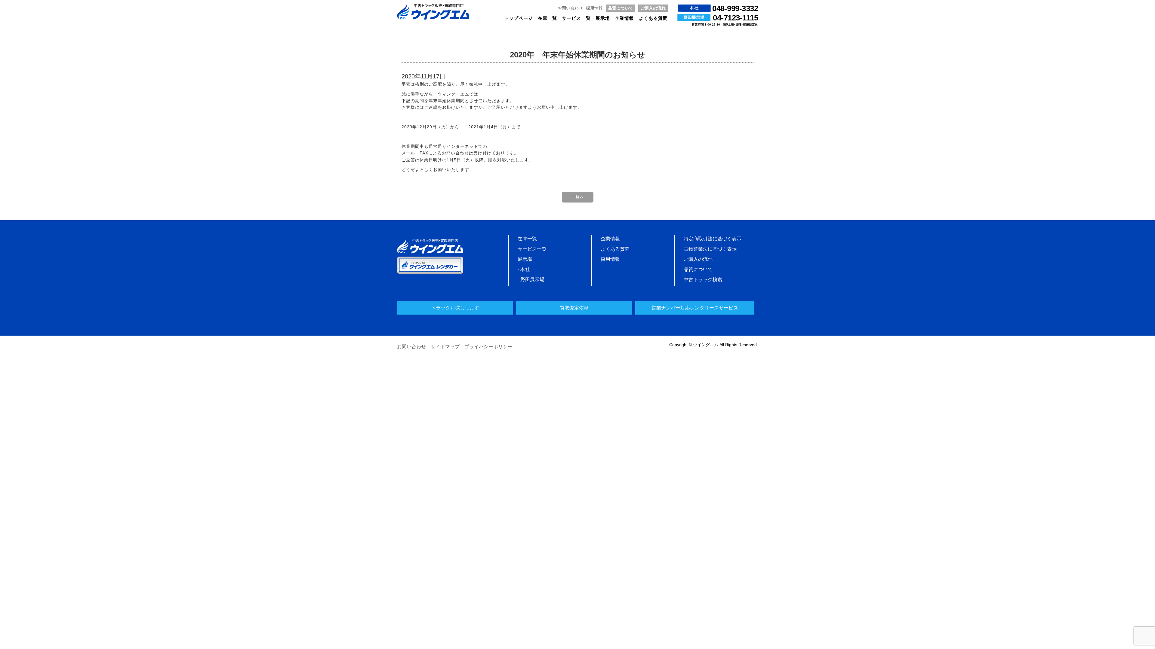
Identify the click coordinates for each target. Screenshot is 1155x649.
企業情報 (624, 18)
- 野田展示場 (531, 279)
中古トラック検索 (703, 279)
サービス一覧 (576, 18)
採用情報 (594, 8)
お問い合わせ (570, 8)
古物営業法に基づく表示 (710, 248)
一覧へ (577, 197)
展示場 (603, 18)
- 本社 (524, 269)
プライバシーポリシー (488, 346)
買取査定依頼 (574, 307)
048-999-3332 (735, 8)
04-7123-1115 (735, 17)
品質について (620, 8)
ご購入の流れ (653, 8)
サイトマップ (445, 346)
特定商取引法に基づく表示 (712, 238)
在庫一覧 (547, 18)
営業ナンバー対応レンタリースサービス (694, 307)
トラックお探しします (455, 307)
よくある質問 (653, 18)
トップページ (518, 18)
